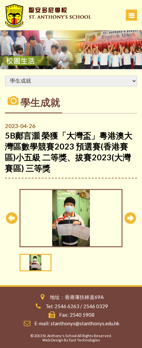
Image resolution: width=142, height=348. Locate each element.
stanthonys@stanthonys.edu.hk (85, 323)
